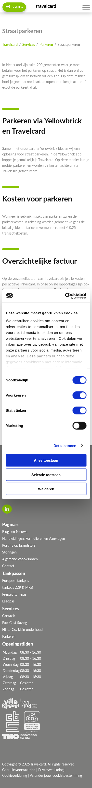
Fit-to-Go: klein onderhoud (22, 629)
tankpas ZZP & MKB (17, 587)
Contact (8, 566)
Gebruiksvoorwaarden (18, 770)
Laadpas (8, 601)
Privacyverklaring (51, 770)
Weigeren (46, 489)
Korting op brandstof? (18, 545)
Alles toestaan (46, 460)
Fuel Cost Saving (14, 623)
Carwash (8, 616)
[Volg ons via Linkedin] (7, 509)
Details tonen (64, 445)
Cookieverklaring (14, 775)
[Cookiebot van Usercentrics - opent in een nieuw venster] (65, 296)
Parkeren (8, 636)
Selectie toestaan (46, 474)
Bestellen (17, 7)
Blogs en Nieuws (14, 531)
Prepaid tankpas (14, 594)
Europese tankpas (15, 580)
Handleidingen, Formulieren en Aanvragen (33, 538)
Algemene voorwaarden (20, 559)
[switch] (79, 395)
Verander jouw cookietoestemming (56, 775)
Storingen (9, 552)
